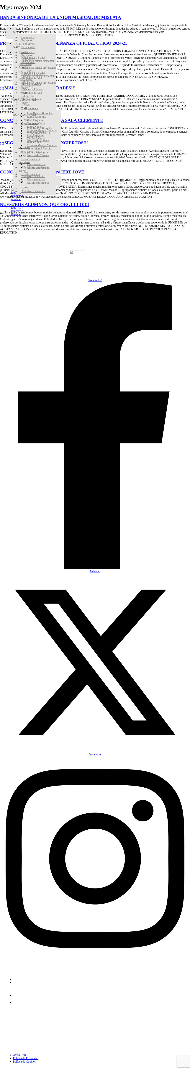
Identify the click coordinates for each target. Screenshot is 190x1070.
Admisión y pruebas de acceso (33, 169)
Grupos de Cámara (38, 155)
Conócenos (28, 37)
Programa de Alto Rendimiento (30, 94)
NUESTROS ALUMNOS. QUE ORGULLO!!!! (44, 204)
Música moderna (31, 99)
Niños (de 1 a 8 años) (33, 72)
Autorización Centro (33, 191)
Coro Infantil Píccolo (39, 148)
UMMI (25, 119)
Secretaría (24, 162)
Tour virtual (28, 43)
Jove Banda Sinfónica (40, 128)
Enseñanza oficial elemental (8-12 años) (36, 77)
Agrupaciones (29, 108)
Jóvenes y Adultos (32, 89)
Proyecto (26, 40)
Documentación (36, 179)
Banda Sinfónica (36, 131)
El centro (17, 30)
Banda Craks (34, 141)
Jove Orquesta (35, 120)
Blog (21, 181)
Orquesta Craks (36, 138)
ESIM (24, 102)
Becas (24, 187)
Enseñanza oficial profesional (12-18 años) (37, 84)
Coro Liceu (33, 151)
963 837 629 (20, 979)
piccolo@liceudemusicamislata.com (34, 982)
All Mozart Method (38, 182)
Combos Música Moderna (42, 145)
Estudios (24, 52)
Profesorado (28, 62)
